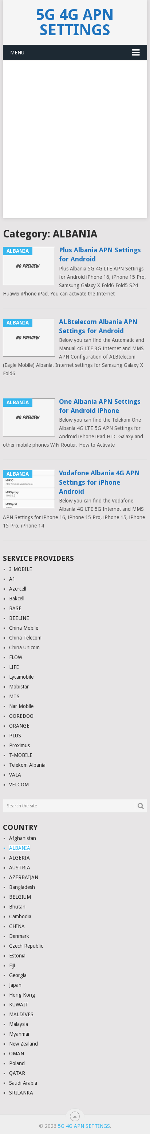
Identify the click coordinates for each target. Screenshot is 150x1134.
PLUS (15, 735)
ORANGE (19, 726)
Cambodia (20, 916)
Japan (15, 985)
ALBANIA (19, 848)
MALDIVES (21, 1014)
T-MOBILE (20, 755)
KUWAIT (18, 1004)
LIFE (14, 667)
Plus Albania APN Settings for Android (100, 254)
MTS (14, 696)
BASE (15, 608)
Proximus (19, 745)
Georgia (18, 975)
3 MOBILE (20, 569)
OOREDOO (21, 716)
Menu (17, 52)
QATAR (17, 1073)
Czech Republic (26, 946)
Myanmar (19, 1034)
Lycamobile (21, 677)
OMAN (16, 1053)
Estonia (17, 956)
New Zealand (23, 1044)
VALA (15, 775)
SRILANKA (21, 1093)
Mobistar (19, 687)
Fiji (12, 965)
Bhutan (17, 907)
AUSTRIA (19, 867)
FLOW (15, 657)
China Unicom (24, 647)
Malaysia (18, 1024)
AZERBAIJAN (23, 877)
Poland (17, 1063)
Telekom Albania (27, 765)
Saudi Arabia (23, 1083)
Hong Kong (22, 995)
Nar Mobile (21, 706)
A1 (12, 579)
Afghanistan (22, 838)
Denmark (19, 936)
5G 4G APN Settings (75, 22)
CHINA (17, 926)
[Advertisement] (75, 143)
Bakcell (16, 598)
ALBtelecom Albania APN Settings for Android (98, 326)
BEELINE (19, 618)
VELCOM (19, 784)
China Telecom (25, 638)
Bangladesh (22, 887)
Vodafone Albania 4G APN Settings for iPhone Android (99, 482)
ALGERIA (19, 858)
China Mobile (23, 628)
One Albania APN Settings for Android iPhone (100, 406)
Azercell (17, 589)
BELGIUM (20, 897)
